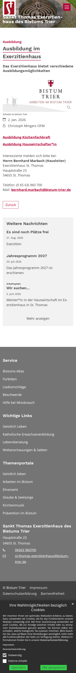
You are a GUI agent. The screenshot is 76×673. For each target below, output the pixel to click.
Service (10, 360)
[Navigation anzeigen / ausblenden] (66, 7)
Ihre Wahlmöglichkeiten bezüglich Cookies (38, 607)
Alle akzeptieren (53, 667)
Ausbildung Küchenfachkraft (26, 137)
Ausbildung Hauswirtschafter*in (30, 144)
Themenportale (18, 463)
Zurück (10, 205)
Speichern (18, 667)
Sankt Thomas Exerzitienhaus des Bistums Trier (37, 528)
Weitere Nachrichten (27, 223)
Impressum (8, 644)
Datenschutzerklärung (54, 640)
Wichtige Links (17, 415)
